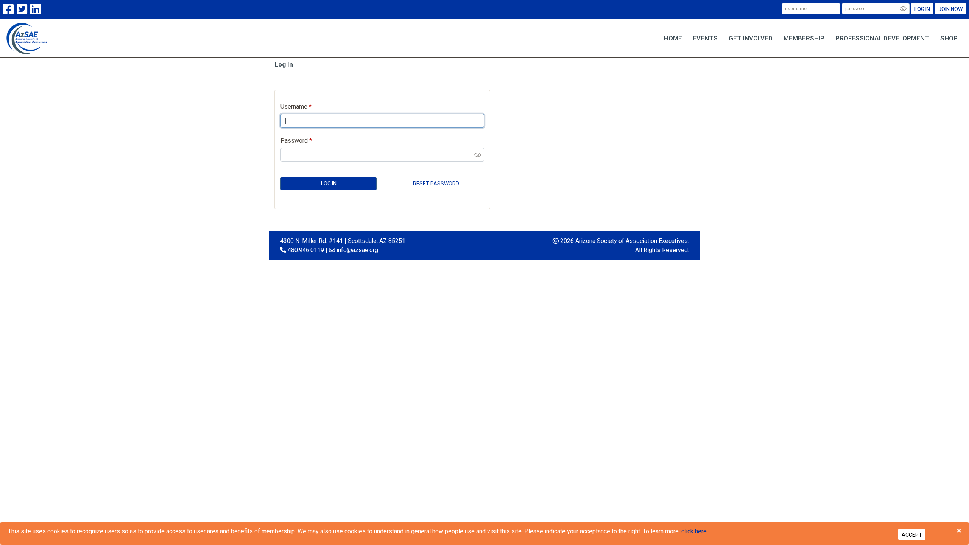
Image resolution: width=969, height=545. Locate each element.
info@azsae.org (357, 250)
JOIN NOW (950, 9)
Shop (949, 38)
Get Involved (751, 38)
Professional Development (882, 38)
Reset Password (436, 184)
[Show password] (903, 9)
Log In (922, 9)
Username (293, 106)
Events (705, 38)
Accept (912, 535)
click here (694, 531)
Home (673, 38)
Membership (804, 38)
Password (294, 140)
